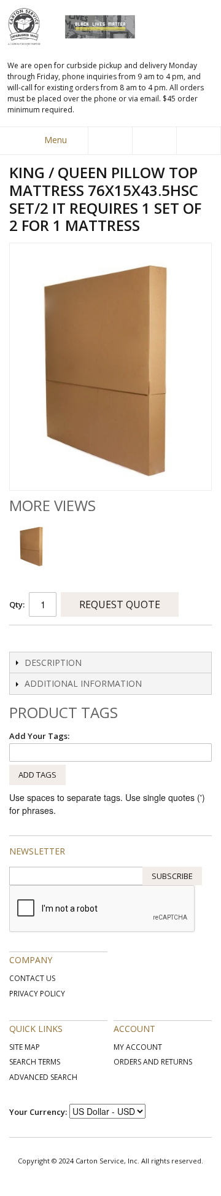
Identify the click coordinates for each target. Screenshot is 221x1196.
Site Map (24, 1047)
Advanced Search (43, 1077)
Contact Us (32, 978)
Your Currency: (38, 1111)
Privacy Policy (37, 993)
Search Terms (34, 1062)
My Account (138, 1047)
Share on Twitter (46, 639)
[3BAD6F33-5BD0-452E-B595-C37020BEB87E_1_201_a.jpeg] (32, 545)
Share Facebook (21, 639)
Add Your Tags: (39, 735)
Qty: (17, 604)
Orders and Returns (153, 1062)
